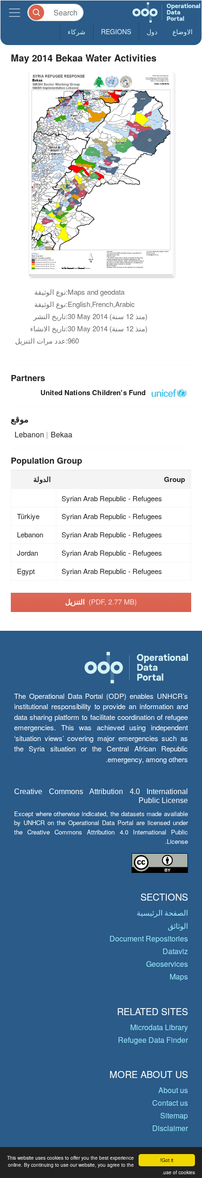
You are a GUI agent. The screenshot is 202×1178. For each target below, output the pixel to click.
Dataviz (175, 951)
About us (173, 1090)
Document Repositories (148, 938)
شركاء (76, 31)
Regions (116, 31)
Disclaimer (170, 1128)
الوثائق (178, 925)
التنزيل (101, 602)
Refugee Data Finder (153, 1039)
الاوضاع (182, 31)
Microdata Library (159, 1027)
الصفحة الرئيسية (162, 912)
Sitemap (174, 1115)
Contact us (170, 1102)
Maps (179, 976)
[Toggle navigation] (14, 12)
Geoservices (167, 963)
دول (152, 31)
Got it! (166, 1159)
